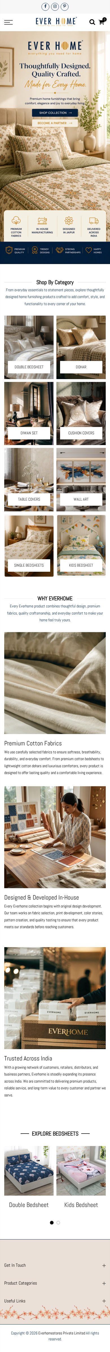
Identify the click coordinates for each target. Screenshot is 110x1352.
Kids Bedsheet (81, 1205)
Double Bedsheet (29, 1205)
